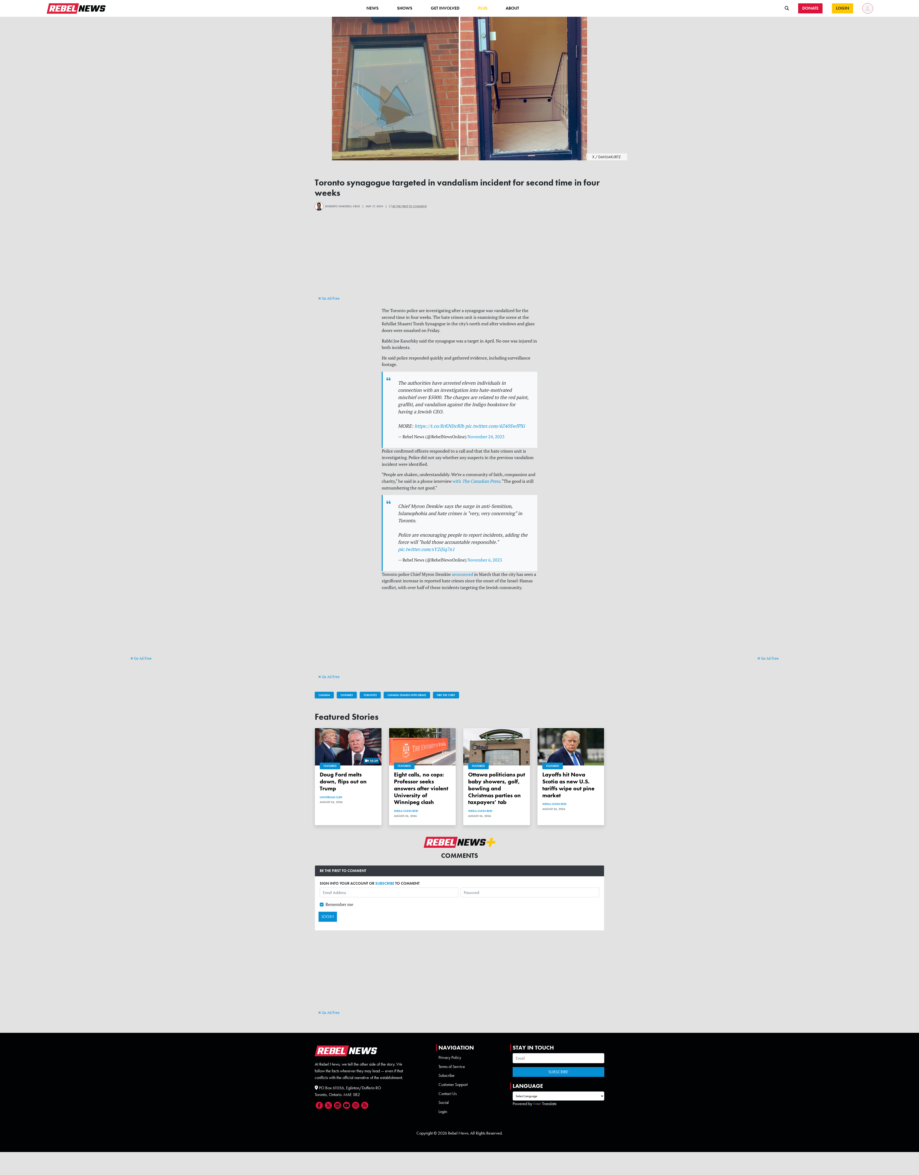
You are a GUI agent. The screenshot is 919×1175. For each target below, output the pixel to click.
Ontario (347, 695)
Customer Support (453, 1084)
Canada (324, 695)
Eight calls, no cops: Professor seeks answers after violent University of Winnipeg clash (421, 788)
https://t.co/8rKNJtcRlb (439, 426)
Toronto (370, 695)
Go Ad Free (142, 658)
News (372, 8)
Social (443, 1102)
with (476, 481)
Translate (549, 1104)
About (512, 8)
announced (462, 574)
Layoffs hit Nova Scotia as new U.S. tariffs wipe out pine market (568, 785)
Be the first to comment (409, 206)
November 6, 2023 (484, 560)
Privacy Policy (449, 1057)
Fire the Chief (446, 695)
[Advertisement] (149, 581)
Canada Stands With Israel (406, 695)
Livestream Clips (331, 797)
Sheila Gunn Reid (406, 811)
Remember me (339, 904)
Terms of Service (451, 1066)
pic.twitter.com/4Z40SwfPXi (495, 426)
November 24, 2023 (485, 436)
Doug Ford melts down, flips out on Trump (343, 781)
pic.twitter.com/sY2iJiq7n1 (426, 549)
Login (442, 1111)
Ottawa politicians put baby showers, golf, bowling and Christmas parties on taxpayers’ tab (496, 788)
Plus (483, 8)
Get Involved (445, 8)
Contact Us (447, 1093)
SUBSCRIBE (384, 883)
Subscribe (446, 1075)
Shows (404, 8)
